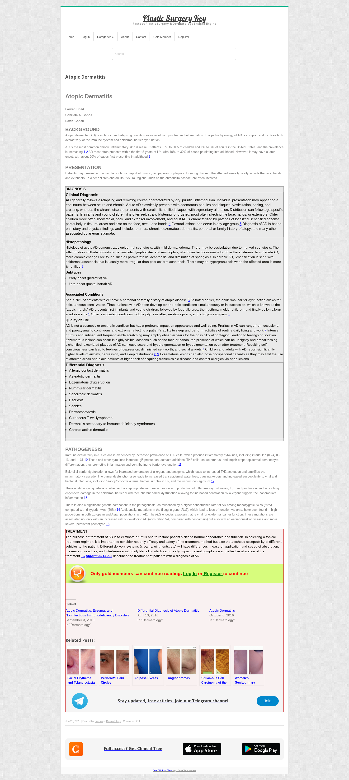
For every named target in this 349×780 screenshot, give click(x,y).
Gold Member (162, 37)
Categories (105, 37)
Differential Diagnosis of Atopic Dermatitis (168, 610)
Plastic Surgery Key (174, 18)
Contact (141, 37)
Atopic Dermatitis (222, 610)
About (125, 37)
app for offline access (174, 770)
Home (70, 37)
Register (183, 37)
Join (268, 701)
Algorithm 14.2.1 (99, 556)
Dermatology (113, 721)
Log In (86, 37)
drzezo (99, 721)
